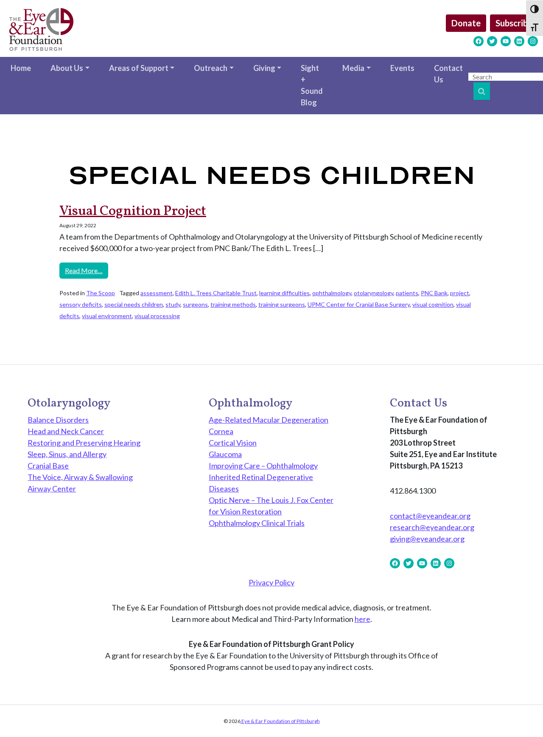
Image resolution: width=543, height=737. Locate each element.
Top (522, 716)
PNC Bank (434, 292)
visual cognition (432, 304)
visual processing (157, 315)
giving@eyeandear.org (427, 538)
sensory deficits (80, 304)
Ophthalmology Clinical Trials (257, 523)
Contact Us (448, 73)
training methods (233, 304)
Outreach (210, 68)
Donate (466, 23)
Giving (264, 68)
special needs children (133, 304)
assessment (156, 292)
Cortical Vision (233, 442)
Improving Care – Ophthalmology (263, 465)
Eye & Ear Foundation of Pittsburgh (280, 721)
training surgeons (281, 304)
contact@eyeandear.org (430, 515)
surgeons (195, 304)
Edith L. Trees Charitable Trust (216, 292)
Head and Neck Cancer (66, 431)
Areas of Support (138, 68)
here (362, 619)
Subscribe (513, 23)
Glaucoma (225, 454)
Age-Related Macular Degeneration (268, 419)
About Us (66, 68)
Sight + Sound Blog (312, 85)
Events (402, 68)
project (459, 292)
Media (353, 68)
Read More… (86, 270)
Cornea (221, 431)
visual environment (107, 315)
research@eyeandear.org (432, 527)
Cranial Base (48, 465)
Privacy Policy (271, 582)
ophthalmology (331, 292)
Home (21, 68)
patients (407, 292)
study (172, 304)
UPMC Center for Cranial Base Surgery (359, 304)
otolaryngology (373, 292)
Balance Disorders (58, 419)
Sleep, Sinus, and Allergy (67, 454)
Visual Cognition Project (132, 211)
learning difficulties (284, 292)
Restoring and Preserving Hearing (84, 442)
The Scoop (100, 292)
